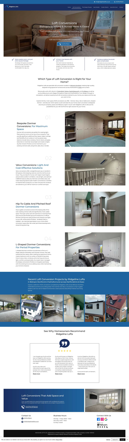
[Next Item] (125, 308)
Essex (80, 87)
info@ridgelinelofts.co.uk (31, 421)
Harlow (67, 91)
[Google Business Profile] (105, 419)
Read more (36, 374)
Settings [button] (108, 439)
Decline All (115, 439)
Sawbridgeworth (74, 91)
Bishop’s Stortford (75, 85)
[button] (102, 2)
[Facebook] (98, 419)
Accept (122, 439)
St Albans (85, 91)
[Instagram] (102, 419)
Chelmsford (60, 91)
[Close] (127, 439)
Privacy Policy (59, 439)
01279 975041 (28, 418)
